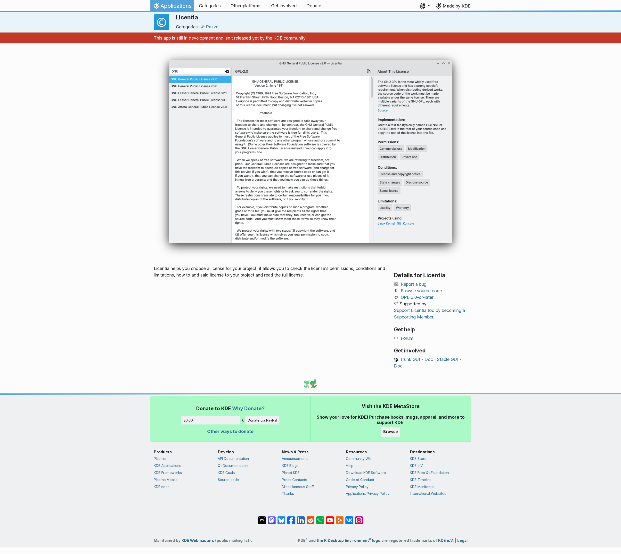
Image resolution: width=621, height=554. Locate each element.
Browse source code (421, 290)
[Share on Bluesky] (281, 518)
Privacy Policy (357, 487)
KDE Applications (167, 466)
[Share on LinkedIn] (301, 518)
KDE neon (162, 487)
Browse (390, 431)
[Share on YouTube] (330, 518)
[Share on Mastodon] (272, 518)
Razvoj (213, 26)
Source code (228, 480)
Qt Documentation (233, 466)
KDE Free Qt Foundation (429, 473)
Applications (172, 7)
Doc (429, 359)
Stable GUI (447, 359)
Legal (462, 540)
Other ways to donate (230, 431)
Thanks (288, 493)
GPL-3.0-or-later (417, 297)
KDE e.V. (416, 466)
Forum (407, 338)
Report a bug (413, 284)
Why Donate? (248, 408)
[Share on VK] (349, 518)
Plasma (160, 458)
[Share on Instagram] (359, 518)
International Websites (428, 493)
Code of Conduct (360, 480)
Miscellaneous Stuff (298, 487)
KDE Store (418, 458)
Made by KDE (457, 5)
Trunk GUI (410, 359)
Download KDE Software (366, 473)
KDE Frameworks (168, 473)
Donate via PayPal (262, 420)
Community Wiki (359, 458)
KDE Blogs (290, 466)
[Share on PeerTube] (339, 518)
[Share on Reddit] (310, 518)
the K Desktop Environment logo (348, 540)
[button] (425, 6)
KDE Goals (226, 473)
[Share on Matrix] (262, 518)
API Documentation (233, 458)
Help (349, 466)
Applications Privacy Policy (367, 493)
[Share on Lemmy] (320, 518)
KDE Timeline (421, 480)
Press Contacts (294, 480)
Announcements (295, 458)
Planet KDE (291, 473)
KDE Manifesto (422, 487)
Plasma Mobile (166, 480)
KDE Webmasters (197, 540)
